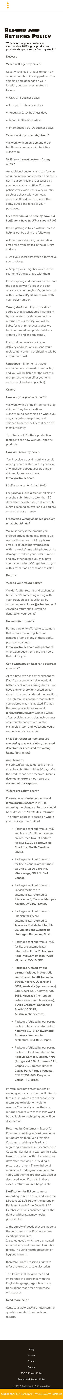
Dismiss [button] (57, 1394)
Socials (31, 1367)
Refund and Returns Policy (32, 1379)
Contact (32, 1361)
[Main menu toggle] (7, 5)
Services (31, 1355)
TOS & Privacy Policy (32, 1373)
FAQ (31, 1349)
